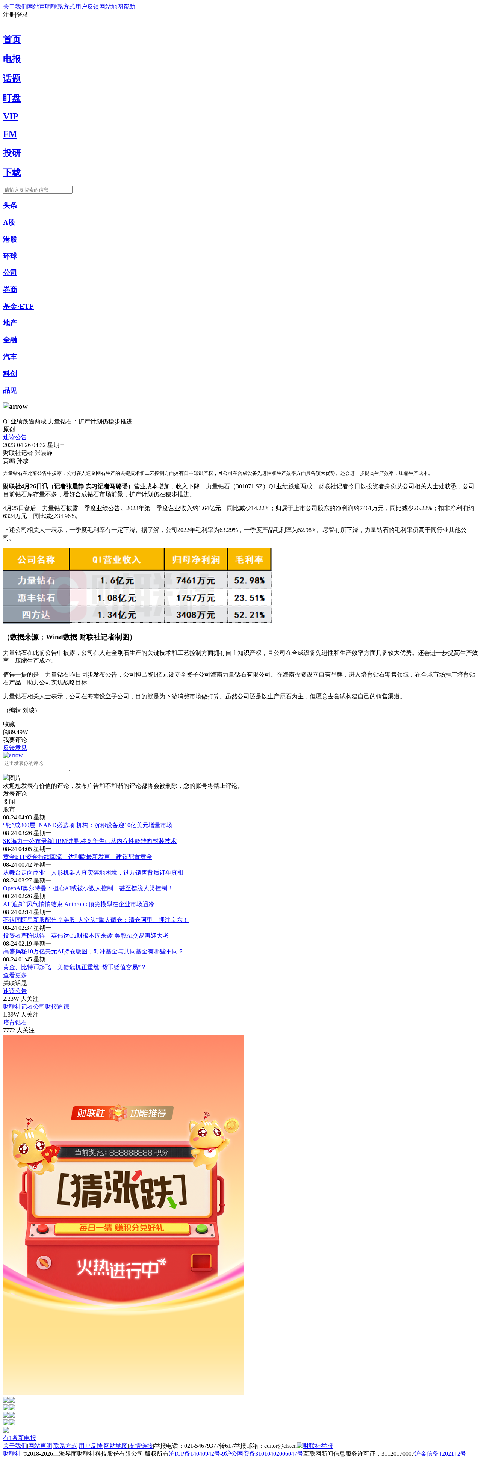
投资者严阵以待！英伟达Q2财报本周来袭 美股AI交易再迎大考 (86, 935)
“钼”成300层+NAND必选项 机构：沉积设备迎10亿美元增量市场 (87, 825)
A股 (9, 222)
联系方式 (63, 6)
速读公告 (15, 437)
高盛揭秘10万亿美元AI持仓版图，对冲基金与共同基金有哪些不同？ (93, 951)
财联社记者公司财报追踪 (36, 1006)
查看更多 (15, 975)
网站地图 (111, 6)
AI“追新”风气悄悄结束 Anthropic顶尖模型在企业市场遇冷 (78, 904)
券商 (10, 289)
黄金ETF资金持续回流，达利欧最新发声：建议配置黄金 (77, 857)
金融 (10, 340)
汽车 (10, 357)
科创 (10, 374)
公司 (10, 272)
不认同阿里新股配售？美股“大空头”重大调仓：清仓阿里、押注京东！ (96, 920)
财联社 (12, 1453)
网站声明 (39, 6)
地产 (10, 323)
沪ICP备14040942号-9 (197, 1453)
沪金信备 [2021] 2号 (440, 1453)
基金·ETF (18, 306)
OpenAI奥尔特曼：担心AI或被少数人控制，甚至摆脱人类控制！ (88, 888)
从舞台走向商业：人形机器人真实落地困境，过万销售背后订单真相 (93, 872)
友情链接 (141, 1446)
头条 (10, 205)
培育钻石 (15, 1022)
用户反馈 (87, 6)
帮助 (129, 6)
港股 (10, 239)
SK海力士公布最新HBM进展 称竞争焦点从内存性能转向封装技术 (90, 841)
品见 (10, 390)
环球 (10, 256)
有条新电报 (19, 1438)
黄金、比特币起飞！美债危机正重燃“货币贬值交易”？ (75, 967)
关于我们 (15, 6)
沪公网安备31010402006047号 (264, 1453)
